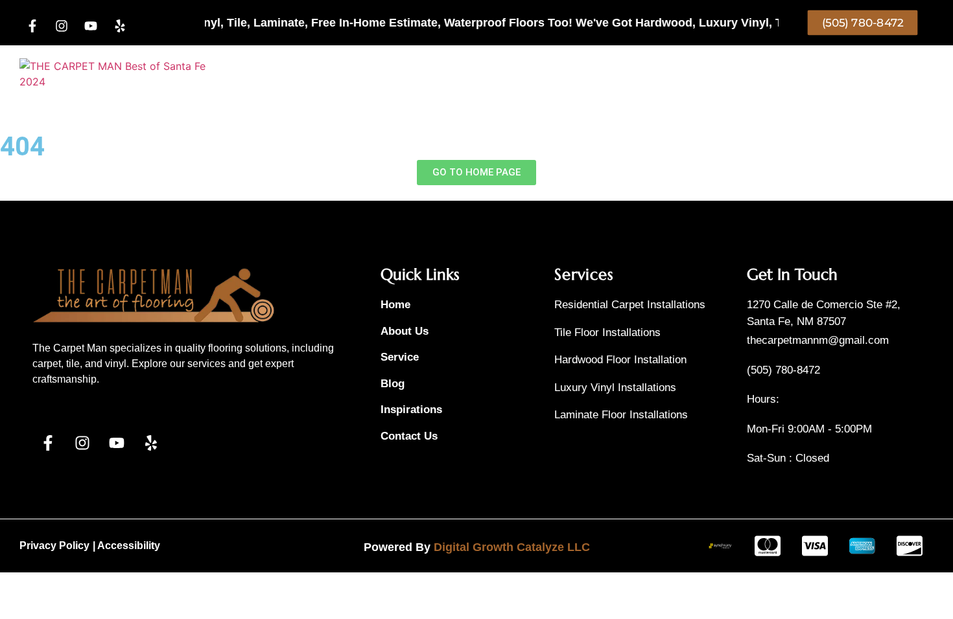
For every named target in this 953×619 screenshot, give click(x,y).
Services (478, 81)
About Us (631, 81)
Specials (416, 81)
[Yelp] (120, 26)
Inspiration (562, 81)
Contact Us (701, 81)
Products (336, 81)
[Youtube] (91, 26)
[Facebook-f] (32, 26)
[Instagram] (62, 26)
